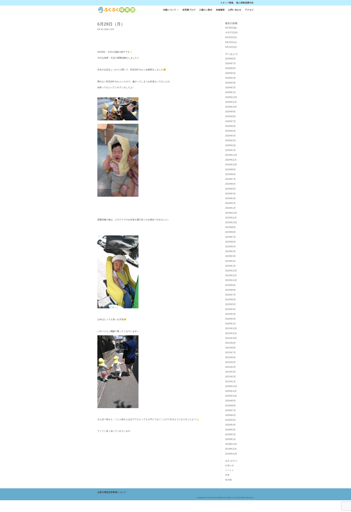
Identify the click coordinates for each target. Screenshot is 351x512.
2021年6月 (230, 357)
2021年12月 (231, 328)
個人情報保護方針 (245, 3)
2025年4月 (230, 136)
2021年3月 (230, 372)
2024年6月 (230, 184)
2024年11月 (231, 160)
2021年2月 (230, 376)
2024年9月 (230, 169)
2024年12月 (231, 155)
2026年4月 (230, 78)
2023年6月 (230, 242)
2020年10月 (231, 396)
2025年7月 (230, 121)
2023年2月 (230, 261)
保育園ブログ (189, 10)
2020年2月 (230, 434)
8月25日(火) (231, 42)
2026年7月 (230, 63)
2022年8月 (230, 290)
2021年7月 (230, 352)
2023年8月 (230, 232)
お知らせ (229, 465)
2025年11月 (231, 102)
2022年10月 (231, 280)
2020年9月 (230, 400)
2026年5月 (230, 73)
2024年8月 (230, 174)
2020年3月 (230, 430)
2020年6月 (230, 415)
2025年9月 (230, 111)
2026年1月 (230, 92)
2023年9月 (230, 227)
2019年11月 (231, 449)
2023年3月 (230, 256)
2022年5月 (230, 304)
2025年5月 (230, 131)
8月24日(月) (231, 47)
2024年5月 (230, 189)
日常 (112, 29)
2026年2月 (230, 87)
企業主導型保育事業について (111, 492)
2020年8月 (230, 405)
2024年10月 (231, 164)
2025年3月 (230, 140)
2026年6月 (230, 68)
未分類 (228, 480)
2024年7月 (230, 179)
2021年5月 (230, 362)
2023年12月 (231, 213)
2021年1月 (230, 381)
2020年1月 (230, 439)
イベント (229, 470)
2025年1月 (230, 150)
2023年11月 (231, 218)
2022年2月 (230, 319)
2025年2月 (230, 145)
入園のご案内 (205, 10)
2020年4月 (230, 425)
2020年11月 (231, 391)
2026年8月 (230, 58)
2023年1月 (230, 266)
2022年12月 (231, 270)
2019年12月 (231, 444)
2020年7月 (230, 410)
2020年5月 (230, 420)
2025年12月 (231, 97)
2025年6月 (230, 126)
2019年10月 (231, 454)
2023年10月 (231, 222)
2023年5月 (230, 246)
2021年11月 (231, 333)
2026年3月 (230, 83)
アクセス (249, 10)
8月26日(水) (231, 37)
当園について (169, 10)
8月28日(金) (231, 28)
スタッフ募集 (226, 3)
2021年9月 (230, 343)
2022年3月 (230, 314)
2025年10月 (231, 107)
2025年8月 (230, 116)
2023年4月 (230, 251)
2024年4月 (230, 193)
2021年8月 (230, 348)
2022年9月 (230, 285)
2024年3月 (230, 198)
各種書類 (220, 10)
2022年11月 (231, 275)
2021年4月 (230, 367)
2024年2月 (230, 203)
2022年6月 (230, 299)
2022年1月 (230, 323)
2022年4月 (230, 309)
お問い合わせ (234, 10)
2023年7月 (230, 237)
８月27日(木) (231, 32)
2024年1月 (230, 208)
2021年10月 (231, 338)
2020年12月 (231, 386)
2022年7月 (230, 295)
